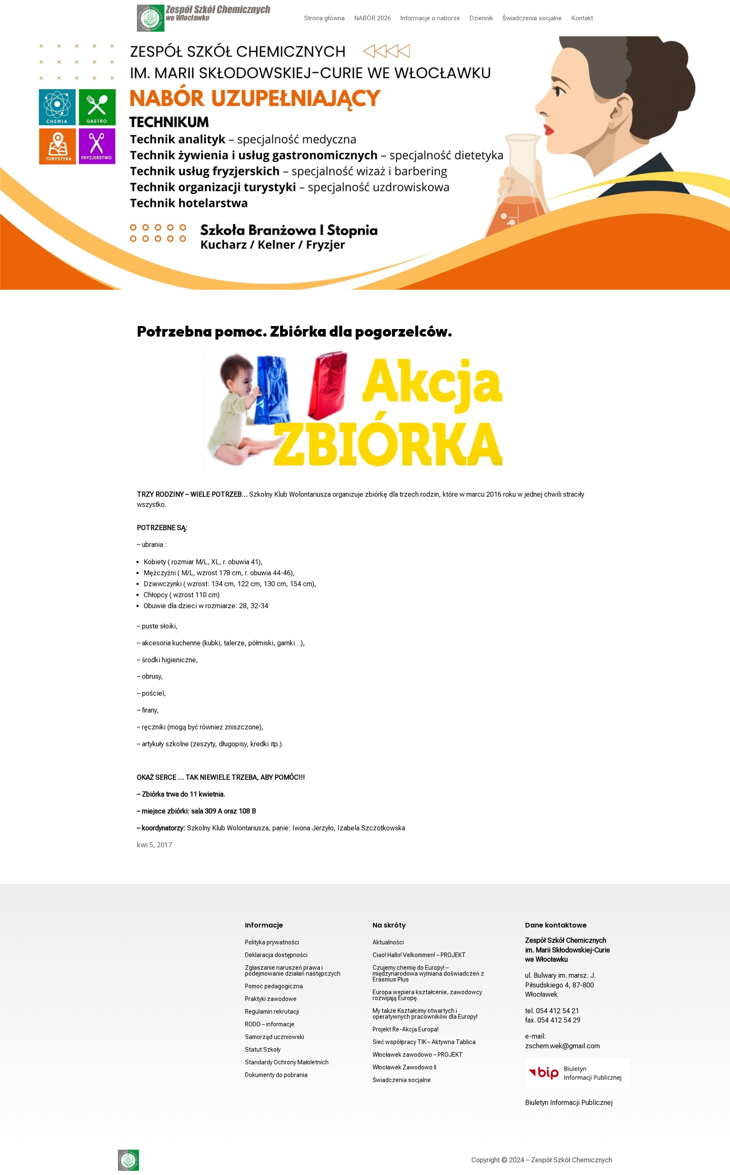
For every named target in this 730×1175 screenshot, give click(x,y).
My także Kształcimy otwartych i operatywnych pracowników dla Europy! (425, 1014)
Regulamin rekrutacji (272, 1012)
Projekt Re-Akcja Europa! (406, 1029)
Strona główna (324, 18)
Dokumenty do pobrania (276, 1075)
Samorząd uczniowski (274, 1037)
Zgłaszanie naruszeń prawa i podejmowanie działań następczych (292, 971)
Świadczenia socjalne (532, 18)
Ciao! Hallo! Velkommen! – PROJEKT (419, 955)
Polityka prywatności (272, 942)
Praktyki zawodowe (271, 999)
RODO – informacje (269, 1024)
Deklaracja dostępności (276, 955)
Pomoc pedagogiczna (274, 986)
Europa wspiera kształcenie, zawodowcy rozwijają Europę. (427, 995)
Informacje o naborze (430, 18)
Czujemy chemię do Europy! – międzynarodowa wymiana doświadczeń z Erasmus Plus (428, 974)
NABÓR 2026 (372, 18)
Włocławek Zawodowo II (404, 1067)
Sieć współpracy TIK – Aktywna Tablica (424, 1042)
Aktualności (388, 942)
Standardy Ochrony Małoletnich (287, 1062)
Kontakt (582, 18)
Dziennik (481, 18)
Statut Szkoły (263, 1050)
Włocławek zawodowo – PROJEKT (418, 1055)
